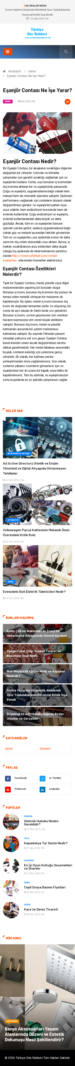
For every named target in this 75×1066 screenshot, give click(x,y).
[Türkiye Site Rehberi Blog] (37, 33)
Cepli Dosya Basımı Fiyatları (45, 887)
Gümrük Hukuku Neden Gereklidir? (41, 822)
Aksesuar (12, 1021)
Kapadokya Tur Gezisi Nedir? (46, 843)
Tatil (26, 838)
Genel (32, 71)
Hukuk (27, 905)
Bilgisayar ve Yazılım (18, 453)
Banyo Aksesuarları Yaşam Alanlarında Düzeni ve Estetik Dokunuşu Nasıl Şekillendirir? (34, 1034)
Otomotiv (13, 520)
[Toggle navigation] (7, 51)
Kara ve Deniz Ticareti (41, 909)
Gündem (45, 748)
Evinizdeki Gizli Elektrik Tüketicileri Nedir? (34, 591)
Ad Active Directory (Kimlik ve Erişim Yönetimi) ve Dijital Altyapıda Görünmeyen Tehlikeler (34, 468)
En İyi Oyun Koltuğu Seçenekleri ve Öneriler (48, 866)
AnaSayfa (14, 71)
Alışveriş (29, 860)
